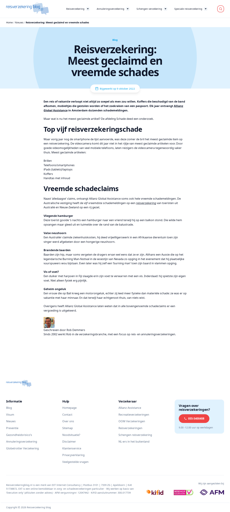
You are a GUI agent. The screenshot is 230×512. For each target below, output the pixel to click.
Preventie (12, 428)
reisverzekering (146, 203)
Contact (67, 414)
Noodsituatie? (71, 435)
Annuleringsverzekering (110, 8)
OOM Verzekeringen (131, 421)
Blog (9, 408)
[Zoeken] (220, 8)
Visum (10, 414)
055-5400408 (196, 418)
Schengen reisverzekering (135, 435)
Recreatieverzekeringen (133, 414)
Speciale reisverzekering (188, 8)
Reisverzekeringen (130, 428)
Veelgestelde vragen (75, 462)
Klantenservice (71, 448)
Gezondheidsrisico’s (19, 435)
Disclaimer (69, 441)
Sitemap (67, 428)
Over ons (68, 421)
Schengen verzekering (149, 8)
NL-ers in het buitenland (133, 441)
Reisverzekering (75, 8)
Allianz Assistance (129, 408)
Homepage (69, 408)
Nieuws (19, 22)
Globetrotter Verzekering (22, 448)
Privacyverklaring (73, 455)
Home (9, 22)
